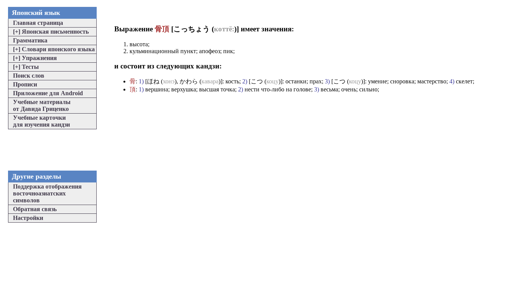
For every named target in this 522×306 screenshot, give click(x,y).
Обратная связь (35, 209)
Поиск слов (28, 75)
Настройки (28, 218)
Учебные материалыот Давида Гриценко (42, 105)
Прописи (25, 84)
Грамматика (30, 40)
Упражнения (35, 58)
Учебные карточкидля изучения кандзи (41, 121)
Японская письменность (51, 31)
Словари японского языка (54, 49)
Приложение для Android (48, 93)
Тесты (26, 66)
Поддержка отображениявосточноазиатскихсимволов (47, 193)
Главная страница (38, 23)
